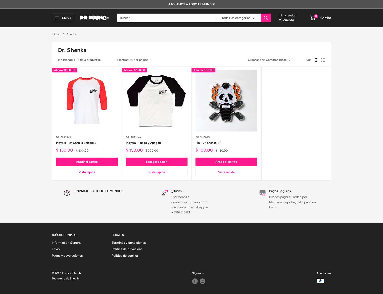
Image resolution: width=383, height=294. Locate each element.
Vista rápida (87, 172)
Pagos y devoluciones (67, 255)
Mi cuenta (286, 20)
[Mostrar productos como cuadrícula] (316, 60)
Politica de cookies (125, 255)
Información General (66, 243)
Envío (56, 249)
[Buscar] (266, 18)
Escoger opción (156, 162)
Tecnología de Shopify (66, 278)
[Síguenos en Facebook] (195, 281)
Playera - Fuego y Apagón (143, 143)
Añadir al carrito (87, 162)
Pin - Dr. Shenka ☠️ (208, 143)
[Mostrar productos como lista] (323, 60)
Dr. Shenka (69, 34)
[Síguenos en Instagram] (202, 281)
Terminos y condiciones (129, 243)
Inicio (55, 34)
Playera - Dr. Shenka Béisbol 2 (76, 143)
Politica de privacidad (127, 249)
